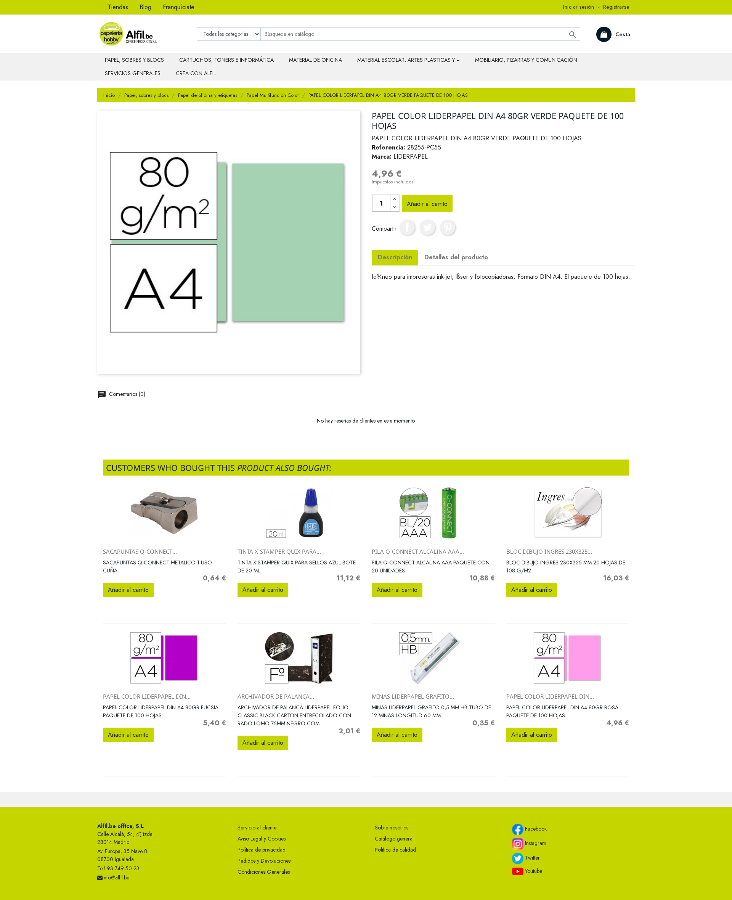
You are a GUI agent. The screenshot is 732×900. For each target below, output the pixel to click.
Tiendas (118, 7)
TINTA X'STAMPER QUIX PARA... (279, 551)
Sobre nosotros (391, 827)
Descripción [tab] (395, 257)
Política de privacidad (262, 849)
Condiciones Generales (264, 872)
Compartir (407, 227)
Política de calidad (395, 849)
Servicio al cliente (257, 827)
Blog (145, 7)
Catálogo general (394, 838)
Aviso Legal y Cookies (262, 838)
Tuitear (427, 227)
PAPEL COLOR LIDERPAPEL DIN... (147, 696)
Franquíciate (178, 7)
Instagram (534, 843)
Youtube (532, 871)
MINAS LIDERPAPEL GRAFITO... (413, 696)
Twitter (531, 857)
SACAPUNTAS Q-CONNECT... (140, 551)
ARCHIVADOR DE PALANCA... (276, 696)
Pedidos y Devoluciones (264, 861)
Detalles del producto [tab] (456, 257)
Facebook (535, 828)
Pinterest (447, 227)
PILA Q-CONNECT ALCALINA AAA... (418, 551)
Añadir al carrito (427, 203)
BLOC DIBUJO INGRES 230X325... (549, 551)
